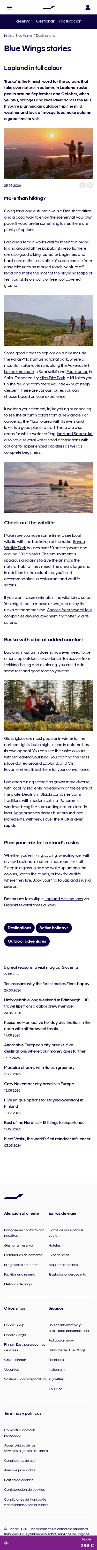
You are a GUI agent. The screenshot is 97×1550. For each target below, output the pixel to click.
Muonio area (40, 421)
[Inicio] (48, 7)
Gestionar (45, 21)
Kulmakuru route (19, 371)
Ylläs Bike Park (52, 378)
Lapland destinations (63, 899)
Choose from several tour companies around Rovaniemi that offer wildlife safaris (48, 616)
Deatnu (29, 794)
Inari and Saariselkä (75, 433)
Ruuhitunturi (77, 371)
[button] (9, 7)
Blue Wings (24, 35)
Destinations (45, 35)
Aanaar (20, 813)
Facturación (70, 21)
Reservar (24, 21)
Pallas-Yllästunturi (27, 359)
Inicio (8, 35)
